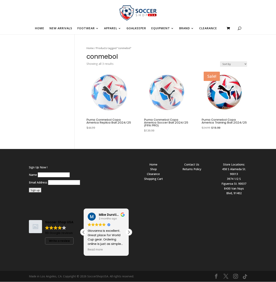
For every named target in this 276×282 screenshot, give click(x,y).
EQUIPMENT (160, 28)
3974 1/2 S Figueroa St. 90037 (233, 181)
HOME (39, 28)
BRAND (184, 28)
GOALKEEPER (136, 28)
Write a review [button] (59, 241)
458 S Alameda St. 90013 (234, 171)
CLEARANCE (208, 28)
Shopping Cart (153, 179)
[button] (129, 232)
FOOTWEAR (86, 28)
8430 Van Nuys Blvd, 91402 (234, 191)
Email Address (38, 182)
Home (90, 48)
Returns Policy (191, 169)
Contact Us (191, 164)
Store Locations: (234, 164)
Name (33, 175)
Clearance (153, 174)
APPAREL (110, 28)
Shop (153, 169)
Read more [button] (95, 250)
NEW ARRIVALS (61, 28)
